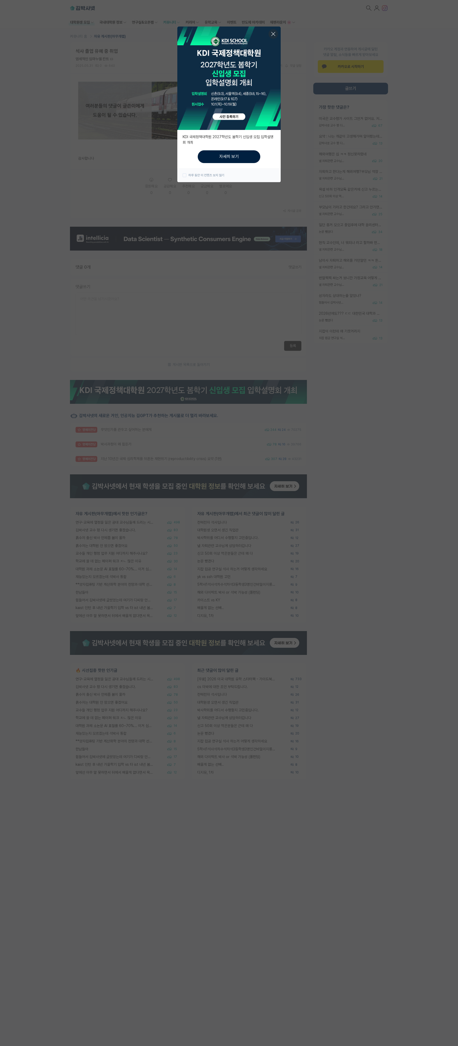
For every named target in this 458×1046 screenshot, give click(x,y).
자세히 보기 (229, 156)
